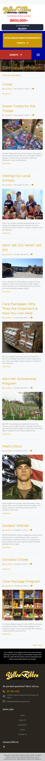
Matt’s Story (12, 446)
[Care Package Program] (22, 605)
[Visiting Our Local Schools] (22, 204)
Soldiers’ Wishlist (15, 526)
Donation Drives (15, 560)
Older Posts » (38, 645)
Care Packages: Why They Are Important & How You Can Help (19, 308)
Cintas (7, 84)
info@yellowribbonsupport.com (18, 701)
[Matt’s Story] (22, 477)
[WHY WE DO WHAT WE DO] (22, 268)
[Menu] (38, 55)
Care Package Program (21, 581)
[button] (15, 54)
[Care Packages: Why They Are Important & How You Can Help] (22, 337)
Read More (6, 94)
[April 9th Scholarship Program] (22, 406)
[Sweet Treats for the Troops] (22, 134)
